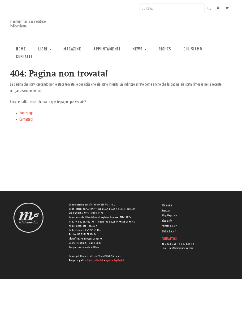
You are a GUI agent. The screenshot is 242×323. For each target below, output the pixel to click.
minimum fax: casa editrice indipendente (28, 24)
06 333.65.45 (169, 244)
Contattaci (26, 120)
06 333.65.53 (186, 244)
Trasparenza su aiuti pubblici (84, 247)
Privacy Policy (169, 226)
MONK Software (112, 256)
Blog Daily (167, 220)
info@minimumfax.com (181, 248)
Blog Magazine (169, 215)
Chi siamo (167, 205)
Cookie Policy (169, 231)
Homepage (26, 113)
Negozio (166, 210)
